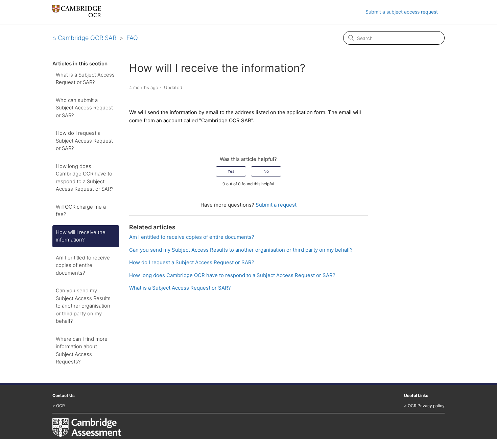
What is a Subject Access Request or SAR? (85, 78)
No (266, 171)
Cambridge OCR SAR (87, 37)
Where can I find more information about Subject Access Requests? (82, 350)
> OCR (58, 405)
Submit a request (276, 205)
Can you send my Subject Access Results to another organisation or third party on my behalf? (83, 305)
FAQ (132, 37)
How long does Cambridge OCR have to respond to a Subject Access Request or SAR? (84, 177)
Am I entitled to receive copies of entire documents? (83, 265)
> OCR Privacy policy (424, 405)
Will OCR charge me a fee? (81, 211)
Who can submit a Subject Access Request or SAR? (84, 108)
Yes (231, 171)
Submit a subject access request (401, 12)
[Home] (76, 15)
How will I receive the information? (80, 236)
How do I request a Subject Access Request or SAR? (84, 140)
